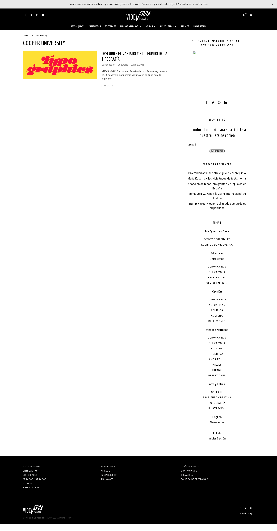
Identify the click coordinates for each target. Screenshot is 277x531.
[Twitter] (31, 15)
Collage (217, 392)
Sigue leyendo (108, 85)
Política (217, 310)
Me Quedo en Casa (217, 231)
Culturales (123, 64)
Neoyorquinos (77, 26)
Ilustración (217, 408)
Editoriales (110, 26)
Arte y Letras (167, 26)
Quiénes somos (190, 466)
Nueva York (217, 272)
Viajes (217, 364)
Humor (217, 370)
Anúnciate (107, 479)
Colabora (187, 475)
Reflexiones (217, 321)
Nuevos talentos (217, 283)
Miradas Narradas (129, 26)
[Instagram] (37, 15)
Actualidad (217, 305)
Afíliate (185, 26)
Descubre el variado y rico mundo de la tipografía (134, 56)
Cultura (217, 315)
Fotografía (217, 402)
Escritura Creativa (217, 397)
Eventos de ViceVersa (217, 244)
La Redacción (108, 64)
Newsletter (217, 422)
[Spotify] (43, 15)
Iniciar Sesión (199, 26)
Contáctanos (189, 471)
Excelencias (217, 277)
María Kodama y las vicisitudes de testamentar (217, 178)
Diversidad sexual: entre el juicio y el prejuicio (217, 173)
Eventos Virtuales (217, 239)
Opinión (149, 26)
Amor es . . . (217, 359)
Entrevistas (95, 26)
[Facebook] (26, 15)
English (217, 417)
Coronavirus (217, 266)
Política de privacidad (194, 479)
